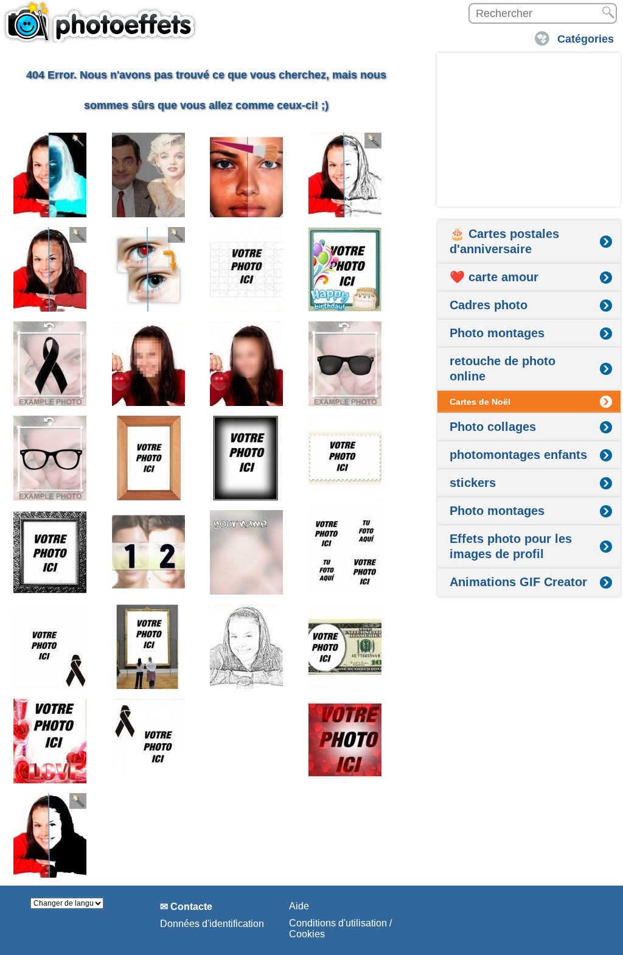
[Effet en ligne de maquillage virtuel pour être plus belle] (247, 175)
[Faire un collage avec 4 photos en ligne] (345, 552)
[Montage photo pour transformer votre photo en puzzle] (247, 269)
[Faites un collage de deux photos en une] (149, 552)
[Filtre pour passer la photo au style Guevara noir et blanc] (50, 835)
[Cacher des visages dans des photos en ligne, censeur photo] (149, 363)
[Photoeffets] (100, 21)
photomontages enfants (518, 454)
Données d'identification (212, 923)
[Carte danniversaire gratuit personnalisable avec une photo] (345, 269)
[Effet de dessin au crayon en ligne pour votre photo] (345, 175)
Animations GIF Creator (518, 582)
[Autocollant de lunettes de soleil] (345, 363)
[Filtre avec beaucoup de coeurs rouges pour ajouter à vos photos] (345, 741)
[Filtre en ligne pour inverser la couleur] (50, 175)
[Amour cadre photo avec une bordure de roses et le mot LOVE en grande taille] (50, 741)
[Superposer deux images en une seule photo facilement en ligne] (149, 175)
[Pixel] (247, 363)
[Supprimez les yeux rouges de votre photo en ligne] (149, 269)
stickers (473, 482)
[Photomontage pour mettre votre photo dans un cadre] (149, 646)
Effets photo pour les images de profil (511, 546)
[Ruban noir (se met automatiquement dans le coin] (50, 646)
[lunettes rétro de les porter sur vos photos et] (50, 458)
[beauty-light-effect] (50, 269)
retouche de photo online (502, 368)
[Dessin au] (247, 646)
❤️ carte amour (494, 277)
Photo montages (497, 333)
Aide (299, 906)
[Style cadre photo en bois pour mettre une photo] (149, 458)
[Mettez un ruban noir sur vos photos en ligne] (50, 363)
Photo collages (493, 426)
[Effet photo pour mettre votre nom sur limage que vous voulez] (247, 552)
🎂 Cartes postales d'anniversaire (504, 241)
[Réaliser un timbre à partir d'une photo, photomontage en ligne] (345, 458)
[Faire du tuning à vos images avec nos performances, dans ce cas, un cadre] (247, 458)
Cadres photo (488, 305)
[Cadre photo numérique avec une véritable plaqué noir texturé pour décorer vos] (50, 552)
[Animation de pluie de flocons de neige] (247, 741)
